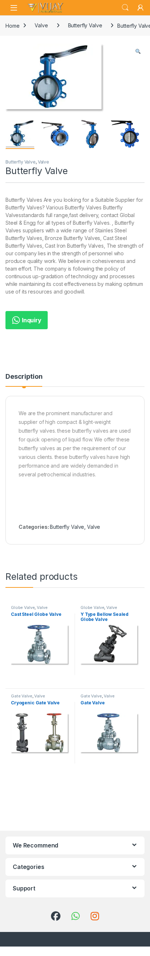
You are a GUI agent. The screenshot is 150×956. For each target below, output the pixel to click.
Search (125, 8)
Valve (41, 25)
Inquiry (31, 320)
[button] (138, 51)
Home (12, 25)
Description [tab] (23, 376)
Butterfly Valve (85, 25)
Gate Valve (21, 696)
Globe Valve (23, 607)
